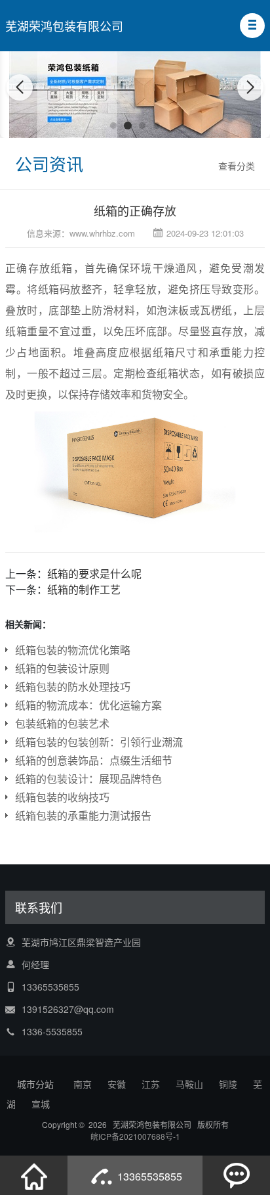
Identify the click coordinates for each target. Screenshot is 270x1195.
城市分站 (35, 1083)
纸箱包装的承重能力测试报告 (83, 815)
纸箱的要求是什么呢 (94, 573)
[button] (252, 25)
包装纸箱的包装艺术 (62, 723)
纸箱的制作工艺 (84, 589)
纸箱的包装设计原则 (62, 668)
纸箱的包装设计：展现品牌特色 (88, 778)
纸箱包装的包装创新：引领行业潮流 (99, 741)
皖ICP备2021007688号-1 (135, 1136)
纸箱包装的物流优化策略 (72, 649)
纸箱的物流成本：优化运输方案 (88, 705)
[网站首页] (34, 1175)
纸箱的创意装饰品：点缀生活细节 (93, 760)
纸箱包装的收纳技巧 (62, 797)
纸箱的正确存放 (135, 210)
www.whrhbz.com (102, 233)
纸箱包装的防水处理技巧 (72, 686)
